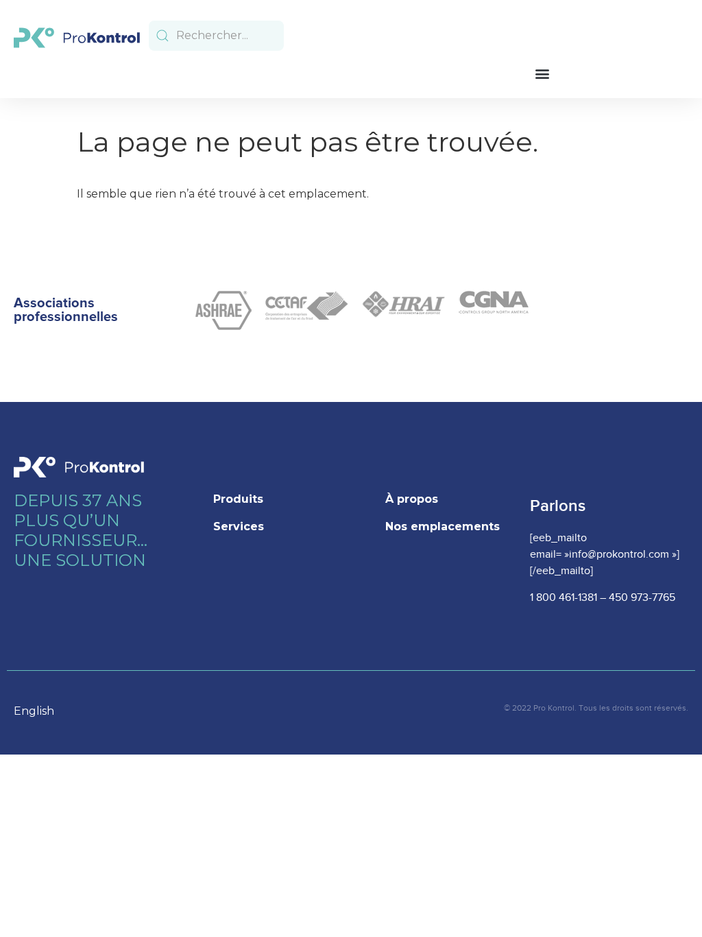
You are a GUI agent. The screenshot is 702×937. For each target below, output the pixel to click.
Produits (238, 499)
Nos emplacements (442, 526)
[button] (542, 73)
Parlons (557, 506)
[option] (41, 711)
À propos (411, 499)
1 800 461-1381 (563, 597)
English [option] (34, 710)
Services (238, 526)
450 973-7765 (642, 597)
